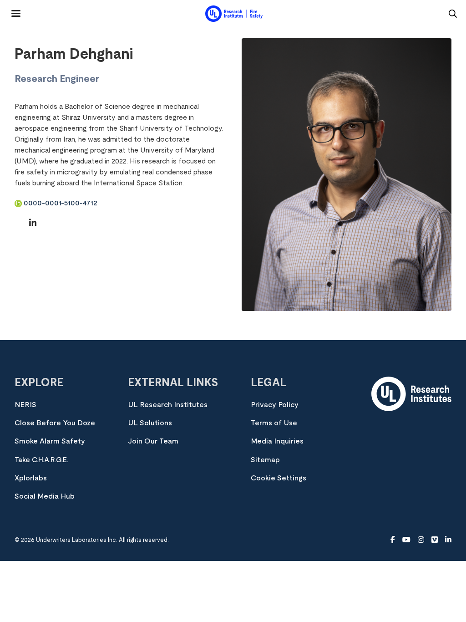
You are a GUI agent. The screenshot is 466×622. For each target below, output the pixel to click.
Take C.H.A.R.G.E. (41, 460)
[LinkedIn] (32, 223)
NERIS (25, 404)
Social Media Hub (45, 496)
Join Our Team (153, 441)
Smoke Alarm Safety (50, 441)
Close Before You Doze (55, 423)
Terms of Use (274, 423)
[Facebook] (392, 540)
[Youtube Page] (406, 540)
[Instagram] (421, 540)
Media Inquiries (277, 441)
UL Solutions (150, 423)
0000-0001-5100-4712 (59, 203)
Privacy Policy (275, 404)
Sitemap (265, 460)
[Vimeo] (434, 540)
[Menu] (10, 10)
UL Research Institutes (168, 404)
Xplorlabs (31, 478)
